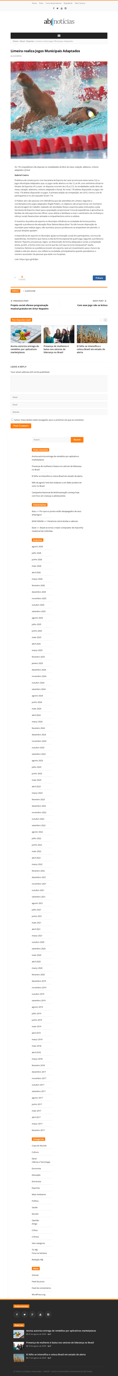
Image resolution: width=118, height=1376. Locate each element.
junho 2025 (37, 630)
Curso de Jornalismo (53, 3)
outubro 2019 (38, 994)
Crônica (35, 1236)
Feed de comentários (41, 1288)
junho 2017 (37, 1104)
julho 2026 (36, 553)
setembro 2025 (38, 611)
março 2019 (37, 1039)
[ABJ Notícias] (59, 22)
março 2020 (37, 968)
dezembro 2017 (39, 1071)
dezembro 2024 (39, 669)
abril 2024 (36, 715)
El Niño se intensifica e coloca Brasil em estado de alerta (91, 349)
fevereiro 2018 (38, 1065)
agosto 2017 (37, 1097)
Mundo (35, 1213)
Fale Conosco (80, 3)
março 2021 (37, 935)
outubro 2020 (38, 942)
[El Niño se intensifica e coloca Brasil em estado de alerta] (18, 1357)
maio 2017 (36, 1110)
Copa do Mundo (39, 1145)
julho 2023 (36, 767)
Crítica (34, 1230)
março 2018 (37, 1058)
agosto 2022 (37, 831)
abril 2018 (36, 1052)
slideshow (30, 291)
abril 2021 (36, 929)
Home (34, 3)
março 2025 (37, 650)
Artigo (34, 1223)
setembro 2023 (38, 754)
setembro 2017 (38, 1091)
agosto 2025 (37, 617)
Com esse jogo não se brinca (92, 305)
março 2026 (37, 579)
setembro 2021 (38, 896)
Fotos (41, 3)
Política (35, 1201)
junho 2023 (37, 773)
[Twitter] (58, 8)
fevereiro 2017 (38, 1130)
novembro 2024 (39, 676)
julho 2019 (36, 1013)
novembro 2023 (39, 741)
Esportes (30, 41)
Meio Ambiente (39, 1194)
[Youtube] (62, 8)
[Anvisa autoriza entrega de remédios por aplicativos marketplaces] (18, 1333)
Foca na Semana (39, 1253)
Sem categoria (38, 1243)
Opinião (35, 1220)
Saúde (34, 1207)
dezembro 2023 (39, 734)
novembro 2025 (39, 598)
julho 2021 (36, 909)
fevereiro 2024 (38, 728)
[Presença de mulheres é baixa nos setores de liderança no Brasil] (18, 1345)
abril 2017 (36, 1117)
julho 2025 (36, 624)
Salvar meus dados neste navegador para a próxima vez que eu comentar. (49, 419)
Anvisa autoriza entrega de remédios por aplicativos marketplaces (25, 349)
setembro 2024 (38, 689)
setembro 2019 (38, 1000)
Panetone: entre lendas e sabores (62, 521)
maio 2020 (36, 955)
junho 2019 (37, 1020)
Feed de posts (38, 1281)
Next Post (98, 300)
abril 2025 (36, 643)
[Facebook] (53, 8)
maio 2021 (36, 922)
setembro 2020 (38, 948)
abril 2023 (36, 786)
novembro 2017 (39, 1078)
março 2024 (37, 721)
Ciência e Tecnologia (41, 1162)
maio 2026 (36, 566)
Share (100, 278)
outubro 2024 (38, 682)
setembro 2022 (38, 825)
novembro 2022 (39, 812)
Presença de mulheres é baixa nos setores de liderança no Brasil (56, 349)
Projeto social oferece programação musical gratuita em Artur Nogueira (29, 307)
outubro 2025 (38, 604)
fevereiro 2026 (38, 585)
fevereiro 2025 (38, 656)
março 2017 (37, 1123)
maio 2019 (36, 1026)
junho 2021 (37, 916)
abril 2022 (36, 857)
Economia (36, 1168)
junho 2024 (37, 702)
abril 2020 (36, 961)
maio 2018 (36, 1045)
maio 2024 (36, 708)
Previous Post (21, 300)
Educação (36, 1175)
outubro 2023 (38, 747)
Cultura (35, 1152)
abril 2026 (36, 572)
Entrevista (36, 1181)
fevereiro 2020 (38, 974)
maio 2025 (36, 637)
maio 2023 (36, 780)
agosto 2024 (37, 695)
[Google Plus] (32, 1314)
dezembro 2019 (39, 981)
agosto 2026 (37, 546)
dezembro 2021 (39, 877)
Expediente (68, 3)
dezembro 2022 (39, 806)
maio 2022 (36, 851)
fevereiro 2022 (38, 870)
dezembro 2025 (39, 591)
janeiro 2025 (37, 663)
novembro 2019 (39, 987)
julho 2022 (36, 838)
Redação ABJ (37, 1259)
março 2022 (37, 864)
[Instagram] (66, 8)
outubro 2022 (38, 818)
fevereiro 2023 (38, 799)
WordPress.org (38, 1294)
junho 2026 (37, 559)
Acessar (35, 1275)
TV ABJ (34, 1249)
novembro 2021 (39, 883)
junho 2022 (37, 844)
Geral (22, 41)
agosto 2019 (37, 1007)
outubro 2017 (38, 1084)
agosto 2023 (37, 760)
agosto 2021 (37, 903)
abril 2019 (36, 1032)
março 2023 (37, 793)
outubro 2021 (38, 890)
